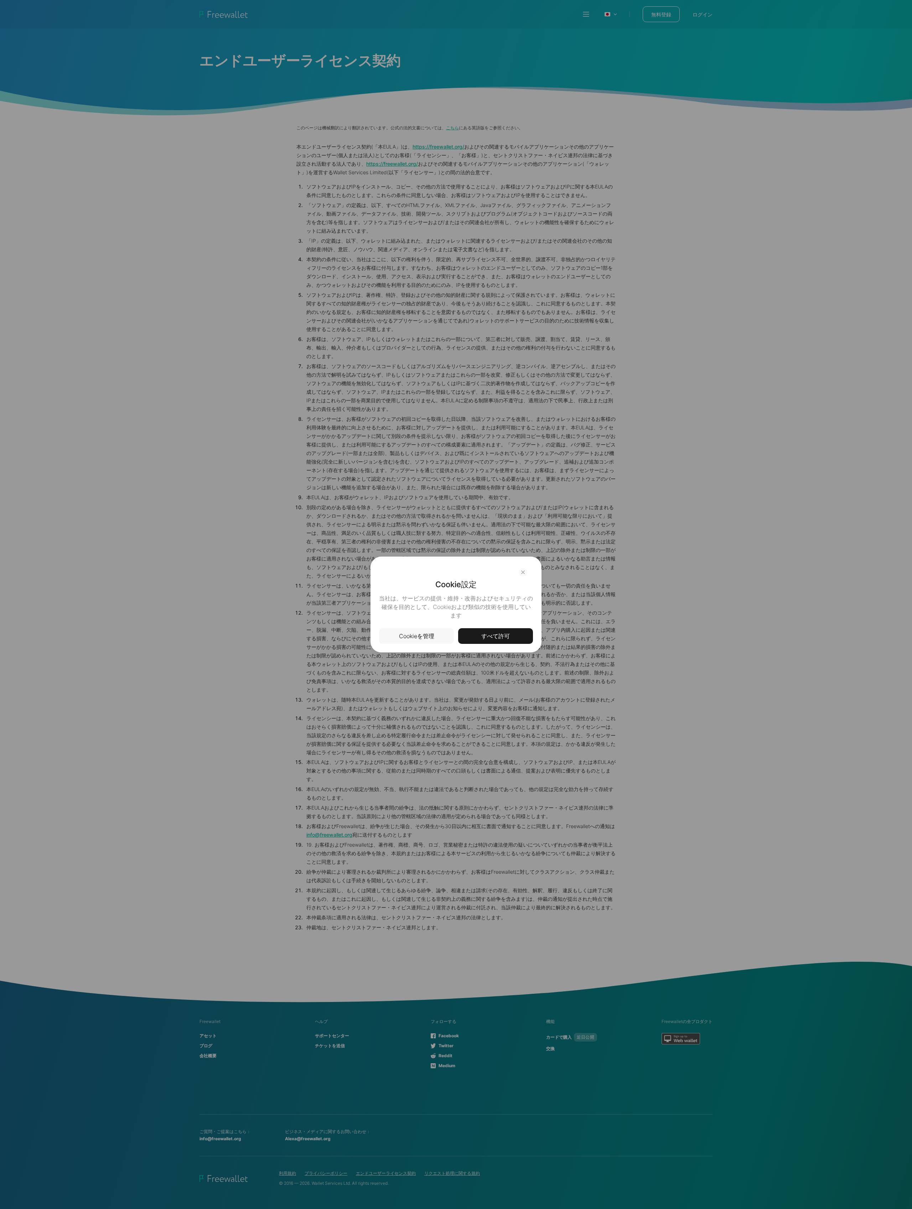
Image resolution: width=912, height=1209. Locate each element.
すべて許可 (495, 636)
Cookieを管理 (416, 636)
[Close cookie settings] (523, 572)
